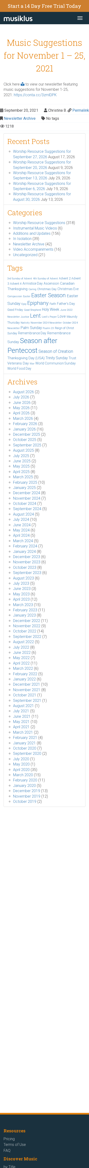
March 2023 (23, 605)
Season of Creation (55, 351)
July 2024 (21, 519)
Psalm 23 (48, 328)
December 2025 (26, 434)
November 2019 (26, 796)
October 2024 (24, 503)
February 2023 (25, 610)
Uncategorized (25, 255)
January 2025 (24, 487)
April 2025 (21, 471)
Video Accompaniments (33, 249)
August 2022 (23, 642)
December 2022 (26, 620)
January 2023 (24, 615)
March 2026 (23, 418)
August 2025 (23, 450)
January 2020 (24, 785)
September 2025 (27, 445)
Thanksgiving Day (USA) (26, 358)
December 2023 (26, 557)
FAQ (7, 1150)
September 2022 (27, 636)
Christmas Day (46, 289)
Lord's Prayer (49, 316)
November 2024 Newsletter (46, 322)
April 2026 (21, 413)
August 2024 (23, 514)
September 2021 (27, 700)
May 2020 (21, 764)
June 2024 (22, 525)
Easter (26, 296)
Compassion (14, 296)
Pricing (9, 1139)
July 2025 (21, 456)
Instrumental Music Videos (35, 228)
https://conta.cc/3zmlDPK (35, 95)
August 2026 (23, 392)
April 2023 (21, 599)
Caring (32, 289)
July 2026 (21, 397)
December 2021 (26, 684)
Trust (72, 358)
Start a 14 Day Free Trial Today (44, 6)
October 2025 (24, 439)
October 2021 (24, 695)
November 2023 (26, 562)
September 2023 (27, 572)
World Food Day (19, 368)
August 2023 (23, 578)
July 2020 (21, 759)
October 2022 (24, 631)
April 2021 (21, 727)
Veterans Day (18, 363)
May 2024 (21, 530)
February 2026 (25, 423)
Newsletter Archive (20, 118)
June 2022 (22, 652)
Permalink (80, 110)
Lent (35, 316)
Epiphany (38, 303)
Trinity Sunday (57, 358)
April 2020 (21, 769)
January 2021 (24, 743)
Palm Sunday (31, 328)
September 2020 (27, 753)
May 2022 (21, 658)
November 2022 (26, 626)
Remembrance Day (32, 333)
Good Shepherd (32, 309)
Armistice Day (33, 283)
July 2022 (21, 647)
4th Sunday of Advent (45, 278)
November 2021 (26, 690)
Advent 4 (16, 283)
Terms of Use (15, 1144)
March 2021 (23, 732)
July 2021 (21, 711)
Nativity (25, 322)
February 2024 (25, 546)
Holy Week (50, 309)
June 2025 (22, 461)
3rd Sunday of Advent (19, 278)
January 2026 (24, 429)
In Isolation (22, 238)
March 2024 (23, 541)
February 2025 (25, 482)
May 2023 (21, 594)
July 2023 (21, 583)
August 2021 (23, 706)
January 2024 (24, 551)
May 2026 (21, 408)
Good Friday (15, 309)
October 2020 (24, 748)
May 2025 (21, 466)
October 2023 (24, 567)
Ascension (51, 283)
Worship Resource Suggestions (39, 222)
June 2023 (22, 588)
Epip (23, 304)
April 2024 (21, 535)
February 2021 (25, 737)
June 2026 (22, 402)
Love (62, 316)
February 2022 (25, 674)
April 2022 (21, 663)
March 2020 (23, 775)
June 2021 (22, 716)
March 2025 (23, 477)
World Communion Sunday (55, 363)
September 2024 (27, 509)
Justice (25, 316)
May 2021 (21, 721)
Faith (53, 304)
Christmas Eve (68, 289)
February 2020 (25, 780)
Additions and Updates (32, 233)
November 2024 (26, 498)
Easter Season (48, 295)
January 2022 (24, 679)
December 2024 (26, 493)
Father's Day (66, 304)
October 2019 (24, 801)
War (32, 363)
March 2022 (23, 668)
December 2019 (26, 791)
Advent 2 (64, 278)
